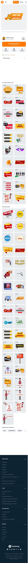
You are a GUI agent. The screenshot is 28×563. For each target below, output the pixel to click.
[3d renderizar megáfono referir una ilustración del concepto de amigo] (8, 234)
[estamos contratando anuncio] (8, 198)
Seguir (23, 39)
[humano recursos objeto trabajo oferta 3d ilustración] (8, 479)
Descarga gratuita (14, 44)
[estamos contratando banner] (8, 174)
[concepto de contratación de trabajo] (8, 270)
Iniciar (21, 2)
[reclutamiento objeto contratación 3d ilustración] (8, 455)
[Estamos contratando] (8, 258)
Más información (6, 58)
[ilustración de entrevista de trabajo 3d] (8, 210)
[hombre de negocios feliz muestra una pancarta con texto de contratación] (8, 307)
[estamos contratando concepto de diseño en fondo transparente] (8, 162)
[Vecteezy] (2, 2)
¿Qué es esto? (12, 55)
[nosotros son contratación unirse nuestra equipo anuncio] (8, 222)
